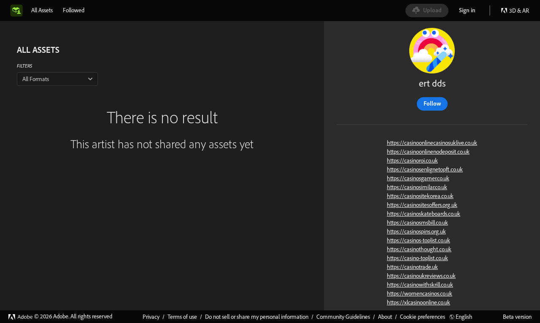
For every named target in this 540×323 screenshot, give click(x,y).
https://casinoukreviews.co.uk (421, 276)
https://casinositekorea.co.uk (420, 196)
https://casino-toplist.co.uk (417, 258)
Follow (432, 103)
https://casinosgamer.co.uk (418, 178)
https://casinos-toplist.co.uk (418, 240)
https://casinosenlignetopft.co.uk (425, 169)
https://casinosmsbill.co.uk (417, 222)
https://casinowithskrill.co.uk (420, 284)
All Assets (42, 10)
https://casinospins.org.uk (416, 231)
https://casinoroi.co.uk (412, 160)
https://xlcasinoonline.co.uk (418, 302)
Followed (73, 10)
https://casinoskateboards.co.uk (423, 213)
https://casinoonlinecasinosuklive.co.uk (432, 143)
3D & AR (519, 10)
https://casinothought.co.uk (419, 249)
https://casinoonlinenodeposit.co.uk (428, 151)
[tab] (42, 10)
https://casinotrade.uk (412, 267)
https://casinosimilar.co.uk (417, 187)
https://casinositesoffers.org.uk (422, 205)
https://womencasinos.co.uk (419, 293)
